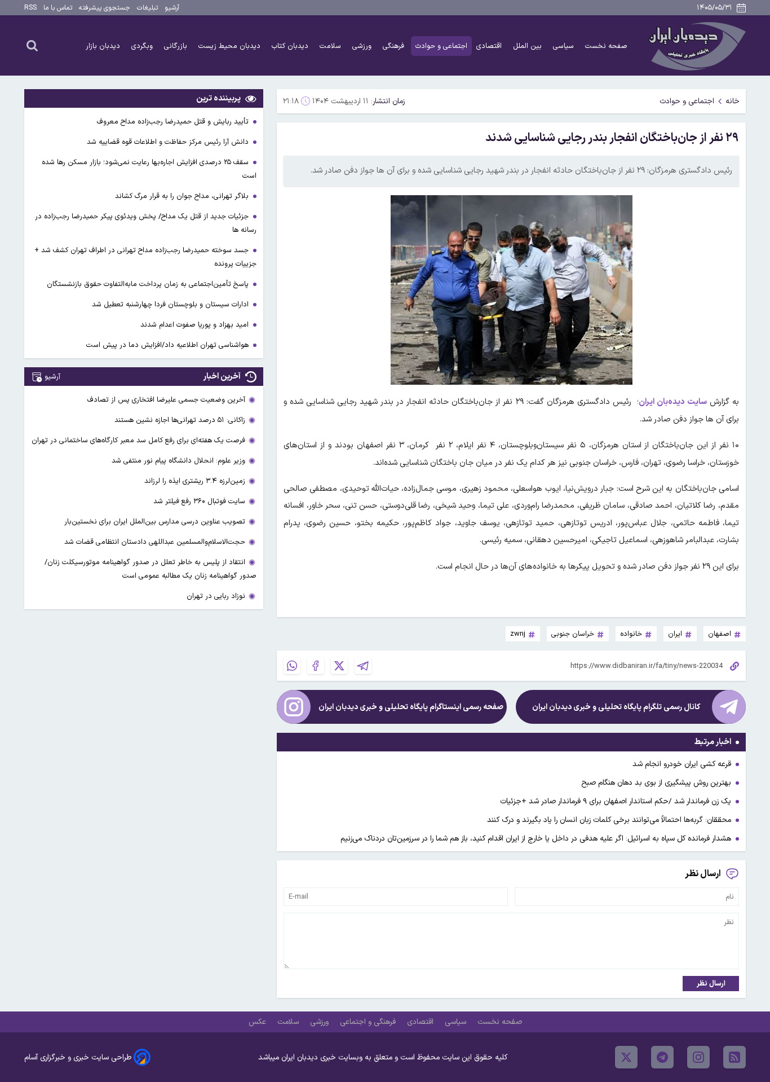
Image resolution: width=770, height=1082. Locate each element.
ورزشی (363, 46)
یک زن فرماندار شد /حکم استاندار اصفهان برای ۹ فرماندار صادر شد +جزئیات (615, 801)
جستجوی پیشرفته (104, 8)
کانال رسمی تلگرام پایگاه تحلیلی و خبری (616, 707)
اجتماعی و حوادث (441, 46)
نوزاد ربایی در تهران (216, 596)
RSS (30, 8)
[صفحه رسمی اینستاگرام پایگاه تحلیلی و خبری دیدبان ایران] (294, 707)
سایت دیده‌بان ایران (673, 402)
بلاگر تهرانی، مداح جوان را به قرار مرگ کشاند (183, 196)
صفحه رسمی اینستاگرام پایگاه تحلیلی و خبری (410, 707)
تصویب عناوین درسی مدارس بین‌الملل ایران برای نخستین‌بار (154, 521)
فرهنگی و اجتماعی (369, 1022)
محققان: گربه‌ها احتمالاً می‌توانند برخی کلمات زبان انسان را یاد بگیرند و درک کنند (609, 820)
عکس (258, 1022)
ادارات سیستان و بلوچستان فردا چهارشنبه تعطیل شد (171, 304)
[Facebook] (315, 665)
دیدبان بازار (104, 46)
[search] (32, 45)
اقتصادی (490, 46)
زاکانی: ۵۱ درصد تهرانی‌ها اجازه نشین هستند (179, 420)
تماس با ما (57, 8)
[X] (339, 665)
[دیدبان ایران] (695, 45)
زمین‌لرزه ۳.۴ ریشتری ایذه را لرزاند (194, 481)
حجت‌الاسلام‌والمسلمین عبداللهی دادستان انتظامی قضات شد (154, 541)
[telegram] (662, 1057)
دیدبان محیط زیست (230, 46)
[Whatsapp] (292, 665)
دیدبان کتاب (291, 46)
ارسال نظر (711, 983)
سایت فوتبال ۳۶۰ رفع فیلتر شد (199, 501)
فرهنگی (394, 46)
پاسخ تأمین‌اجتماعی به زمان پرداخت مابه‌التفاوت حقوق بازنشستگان (149, 284)
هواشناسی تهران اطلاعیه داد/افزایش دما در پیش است (168, 345)
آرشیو (172, 8)
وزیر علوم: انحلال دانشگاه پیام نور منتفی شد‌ (178, 460)
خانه (732, 101)
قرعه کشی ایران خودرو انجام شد (681, 764)
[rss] (734, 1057)
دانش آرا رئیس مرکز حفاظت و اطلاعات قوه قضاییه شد (169, 142)
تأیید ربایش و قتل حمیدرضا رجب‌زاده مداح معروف (174, 121)
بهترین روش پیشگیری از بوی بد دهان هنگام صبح (656, 783)
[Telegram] (363, 665)
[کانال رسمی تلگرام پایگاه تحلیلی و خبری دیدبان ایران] (729, 707)
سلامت (331, 46)
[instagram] (698, 1057)
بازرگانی (176, 46)
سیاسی (564, 46)
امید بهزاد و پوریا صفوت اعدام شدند (195, 324)
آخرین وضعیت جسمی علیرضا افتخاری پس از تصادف (166, 399)
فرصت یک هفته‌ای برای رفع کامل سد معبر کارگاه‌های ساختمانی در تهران (138, 440)
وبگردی (143, 46)
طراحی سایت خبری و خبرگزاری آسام (77, 1057)
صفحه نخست (606, 46)
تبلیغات (147, 8)
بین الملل (528, 46)
